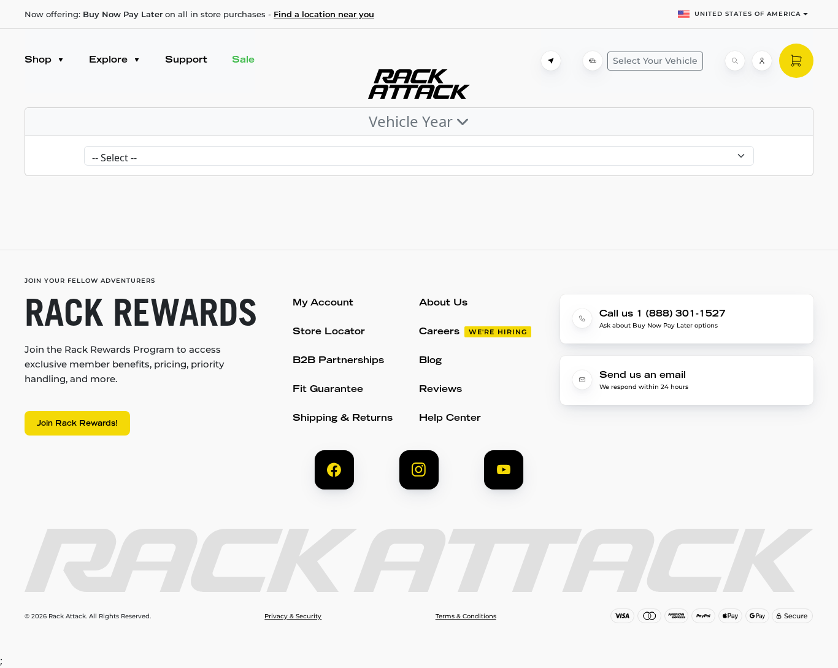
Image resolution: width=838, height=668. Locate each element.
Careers (439, 332)
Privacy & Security (292, 616)
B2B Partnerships (338, 361)
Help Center (450, 418)
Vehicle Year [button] (412, 121)
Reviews (440, 389)
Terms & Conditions (466, 616)
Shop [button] (40, 60)
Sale (243, 60)
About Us (443, 303)
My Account (323, 303)
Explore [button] (110, 60)
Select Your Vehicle (655, 60)
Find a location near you (324, 14)
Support (186, 60)
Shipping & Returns (343, 418)
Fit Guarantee (328, 389)
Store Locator (329, 332)
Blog (430, 361)
